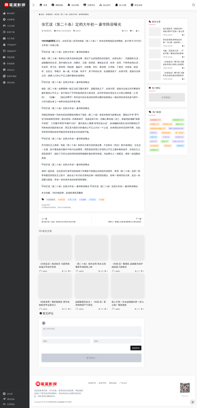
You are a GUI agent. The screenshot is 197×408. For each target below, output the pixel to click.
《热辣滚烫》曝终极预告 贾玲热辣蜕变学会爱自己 (54, 303)
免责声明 (102, 383)
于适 (166, 137)
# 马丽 (101, 200)
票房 (153, 133)
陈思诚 (166, 133)
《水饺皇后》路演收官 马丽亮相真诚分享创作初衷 (54, 265)
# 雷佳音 (92, 200)
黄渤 (180, 146)
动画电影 (155, 120)
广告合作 (123, 383)
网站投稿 (113, 383)
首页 (42, 14)
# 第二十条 (72, 200)
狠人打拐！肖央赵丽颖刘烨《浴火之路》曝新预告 (128, 303)
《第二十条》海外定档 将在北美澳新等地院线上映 (90, 265)
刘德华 (167, 124)
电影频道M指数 (157, 128)
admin (78, 31)
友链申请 (92, 383)
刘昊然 (179, 137)
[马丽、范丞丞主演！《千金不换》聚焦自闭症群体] (155, 53)
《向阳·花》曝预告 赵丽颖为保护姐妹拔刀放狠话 (127, 265)
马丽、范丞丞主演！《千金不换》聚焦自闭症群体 (173, 51)
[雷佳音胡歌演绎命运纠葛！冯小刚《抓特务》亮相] (155, 42)
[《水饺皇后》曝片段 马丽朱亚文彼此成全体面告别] (155, 75)
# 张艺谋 (61, 200)
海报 (165, 141)
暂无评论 (48, 313)
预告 (179, 124)
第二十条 (90, 41)
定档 (153, 137)
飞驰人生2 (178, 141)
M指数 (154, 124)
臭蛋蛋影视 (52, 402)
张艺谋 (68, 41)
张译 (168, 146)
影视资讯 (49, 14)
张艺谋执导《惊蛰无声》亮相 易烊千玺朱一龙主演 (173, 29)
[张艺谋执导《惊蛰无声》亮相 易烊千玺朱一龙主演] (155, 31)
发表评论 (136, 348)
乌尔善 (154, 146)
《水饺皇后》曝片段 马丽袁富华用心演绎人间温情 (173, 62)
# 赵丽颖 (83, 200)
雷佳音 (117, 58)
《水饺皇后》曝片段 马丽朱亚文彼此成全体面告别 (173, 74)
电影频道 (178, 120)
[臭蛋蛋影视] (46, 385)
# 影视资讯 (51, 200)
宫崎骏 (154, 150)
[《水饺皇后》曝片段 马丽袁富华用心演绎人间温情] (155, 64)
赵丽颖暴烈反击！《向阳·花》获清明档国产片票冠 (90, 303)
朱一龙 (179, 133)
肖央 (153, 141)
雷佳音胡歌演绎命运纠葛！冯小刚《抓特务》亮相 (173, 41)
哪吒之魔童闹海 (176, 128)
